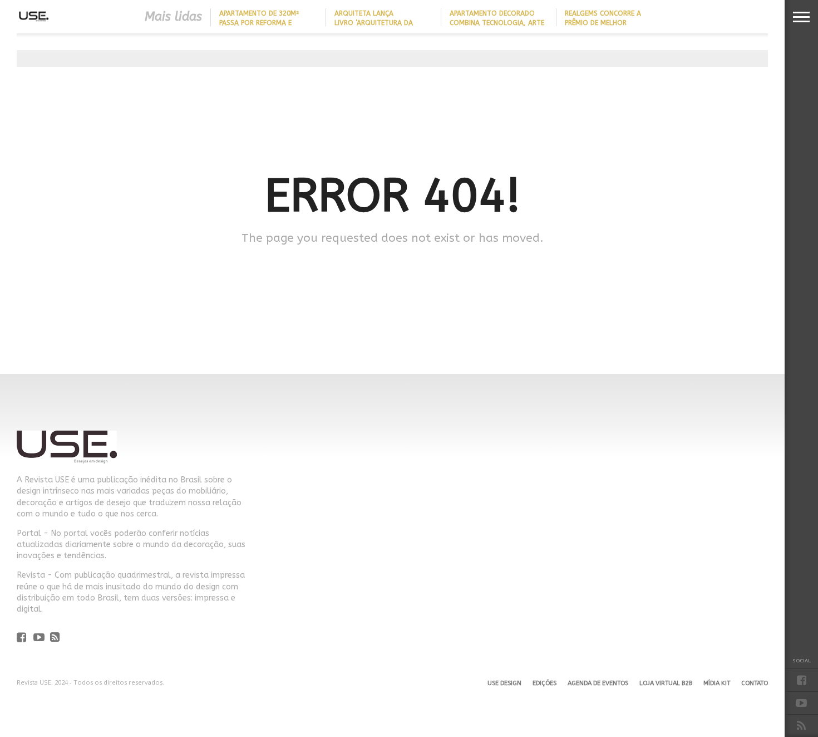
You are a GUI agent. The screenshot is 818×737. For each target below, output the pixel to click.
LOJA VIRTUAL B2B (665, 683)
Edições (544, 683)
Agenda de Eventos (598, 683)
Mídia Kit (716, 683)
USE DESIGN (504, 683)
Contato (754, 683)
